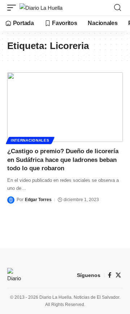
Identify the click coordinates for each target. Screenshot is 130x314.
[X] (118, 275)
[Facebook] (109, 275)
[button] (13, 8)
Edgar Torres (38, 199)
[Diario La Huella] (41, 8)
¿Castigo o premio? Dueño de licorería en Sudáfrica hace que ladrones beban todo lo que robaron (62, 160)
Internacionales (30, 140)
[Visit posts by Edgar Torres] (10, 200)
